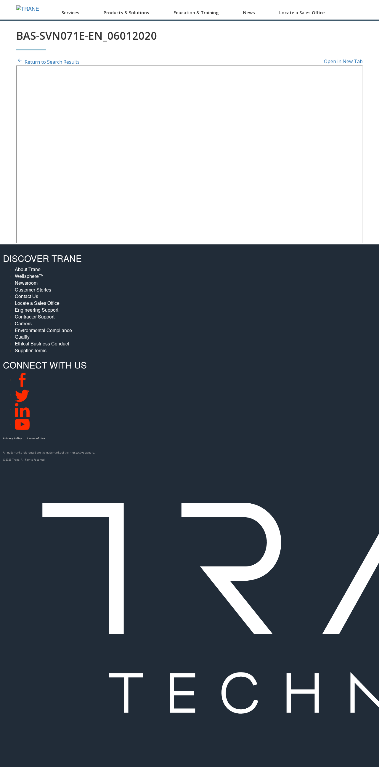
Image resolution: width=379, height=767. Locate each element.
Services (70, 12)
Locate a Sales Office (302, 12)
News (249, 12)
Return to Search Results (51, 62)
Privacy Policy (12, 438)
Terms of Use (35, 438)
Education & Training (196, 12)
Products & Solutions (126, 12)
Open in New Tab (343, 61)
